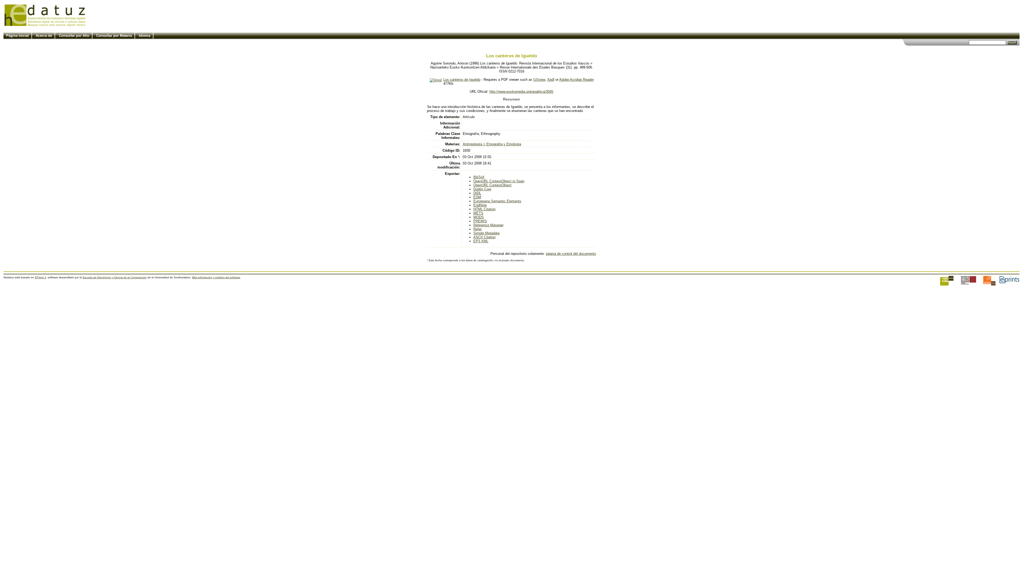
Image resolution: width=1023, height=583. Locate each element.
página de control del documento (571, 254)
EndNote (480, 205)
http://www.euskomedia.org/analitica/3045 (521, 92)
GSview (539, 80)
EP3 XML (480, 241)
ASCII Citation (484, 237)
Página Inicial (17, 36)
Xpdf (550, 80)
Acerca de (44, 36)
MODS (478, 217)
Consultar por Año (74, 36)
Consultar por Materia (114, 36)
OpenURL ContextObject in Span (498, 181)
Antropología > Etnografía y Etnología (492, 144)
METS (478, 213)
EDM (477, 197)
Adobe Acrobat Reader (576, 80)
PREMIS (480, 221)
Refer (477, 229)
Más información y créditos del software (216, 277)
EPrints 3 (40, 277)
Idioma (144, 36)
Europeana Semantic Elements (497, 201)
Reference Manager (488, 225)
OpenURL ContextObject (492, 185)
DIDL (477, 193)
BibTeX (479, 177)
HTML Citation (484, 209)
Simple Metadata (486, 233)
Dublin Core (482, 189)
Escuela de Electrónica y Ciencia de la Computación (115, 277)
